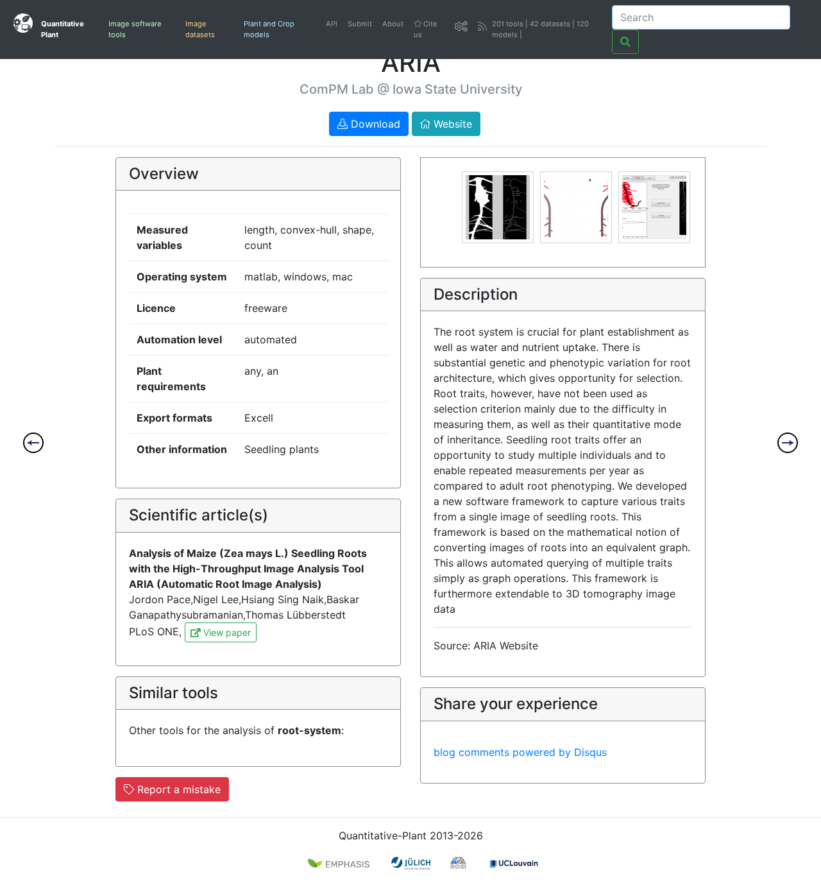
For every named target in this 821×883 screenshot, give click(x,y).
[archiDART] (33, 443)
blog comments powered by (520, 752)
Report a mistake (177, 789)
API (331, 23)
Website (451, 123)
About (392, 23)
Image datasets (200, 29)
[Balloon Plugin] (787, 443)
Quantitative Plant (62, 29)
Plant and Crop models (269, 29)
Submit (360, 23)
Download (374, 123)
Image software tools (135, 29)
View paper (226, 632)
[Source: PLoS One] (498, 206)
